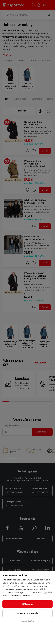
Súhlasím (27, 604)
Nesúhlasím (27, 621)
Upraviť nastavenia (27, 613)
